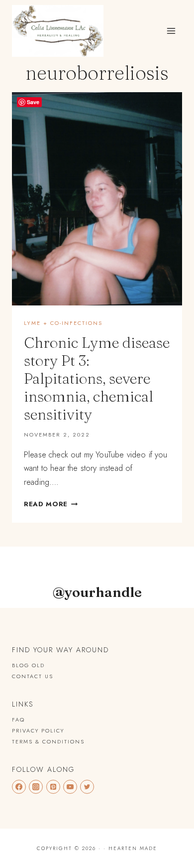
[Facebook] (19, 787)
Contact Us (32, 676)
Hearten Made (132, 848)
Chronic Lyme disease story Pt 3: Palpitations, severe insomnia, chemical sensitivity (97, 378)
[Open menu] (171, 31)
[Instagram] (36, 787)
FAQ (18, 719)
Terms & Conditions (48, 741)
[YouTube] (70, 787)
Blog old (28, 665)
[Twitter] (87, 787)
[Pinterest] (53, 787)
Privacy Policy (38, 730)
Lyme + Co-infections (63, 323)
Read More (51, 504)
